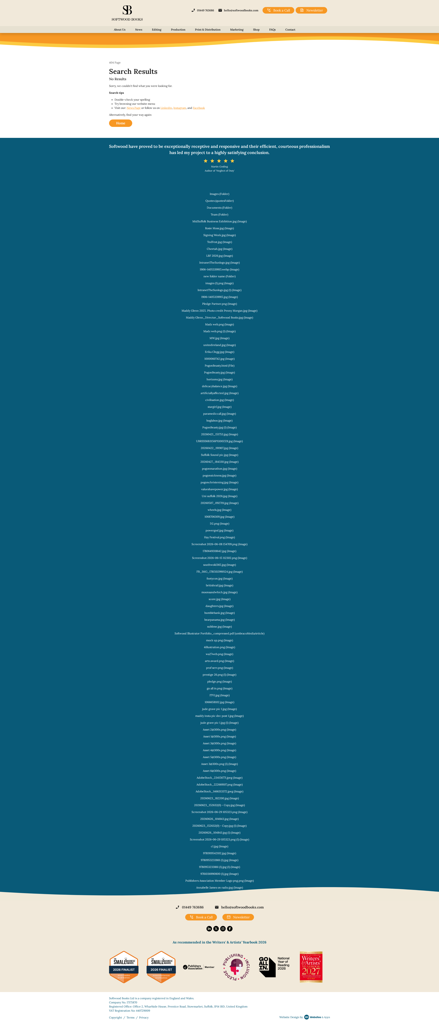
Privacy (144, 1017)
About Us (120, 29)
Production (178, 29)
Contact (290, 29)
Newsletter (311, 10)
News (138, 29)
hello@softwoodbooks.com (238, 10)
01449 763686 (202, 10)
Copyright (115, 1017)
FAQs (272, 29)
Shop (256, 29)
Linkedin (166, 108)
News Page (134, 108)
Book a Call (278, 10)
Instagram (179, 108)
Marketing (237, 29)
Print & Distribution (208, 29)
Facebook (199, 108)
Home (120, 123)
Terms (130, 1017)
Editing (156, 29)
